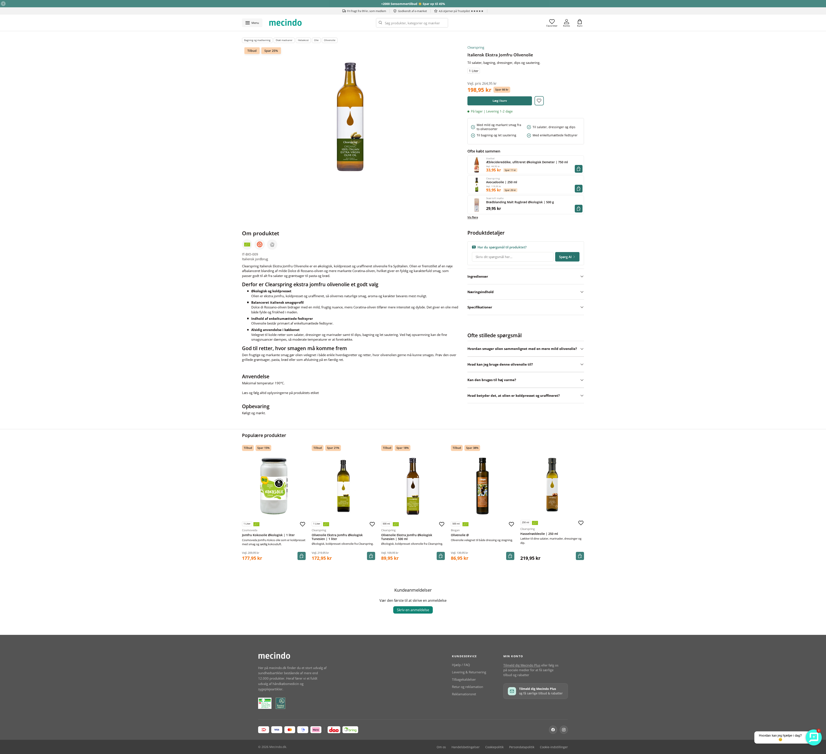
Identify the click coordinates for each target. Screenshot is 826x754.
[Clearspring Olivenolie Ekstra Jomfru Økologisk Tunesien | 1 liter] (343, 486)
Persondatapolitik (521, 747)
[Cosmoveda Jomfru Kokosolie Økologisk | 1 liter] (274, 486)
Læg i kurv (500, 101)
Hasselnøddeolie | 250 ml (539, 534)
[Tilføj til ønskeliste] (539, 100)
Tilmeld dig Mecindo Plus (521, 665)
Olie (316, 40)
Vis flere (472, 217)
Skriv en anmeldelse (413, 610)
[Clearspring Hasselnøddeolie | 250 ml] (552, 485)
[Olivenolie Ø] (483, 486)
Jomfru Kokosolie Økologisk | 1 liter (268, 535)
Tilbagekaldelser (464, 679)
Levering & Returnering (469, 672)
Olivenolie (329, 40)
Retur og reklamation (467, 687)
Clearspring (475, 47)
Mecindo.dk (277, 747)
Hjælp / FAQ (461, 665)
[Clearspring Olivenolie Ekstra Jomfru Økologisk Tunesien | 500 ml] (413, 486)
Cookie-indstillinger (554, 747)
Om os (441, 747)
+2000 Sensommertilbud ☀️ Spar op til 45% (413, 4)
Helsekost (303, 40)
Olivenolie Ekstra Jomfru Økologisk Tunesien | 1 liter (337, 537)
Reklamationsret (464, 694)
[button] (579, 23)
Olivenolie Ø (460, 535)
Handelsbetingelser (466, 747)
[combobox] (412, 23)
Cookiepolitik (494, 747)
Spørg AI (565, 257)
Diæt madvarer (284, 40)
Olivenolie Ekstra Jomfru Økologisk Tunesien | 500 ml (406, 537)
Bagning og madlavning (257, 40)
